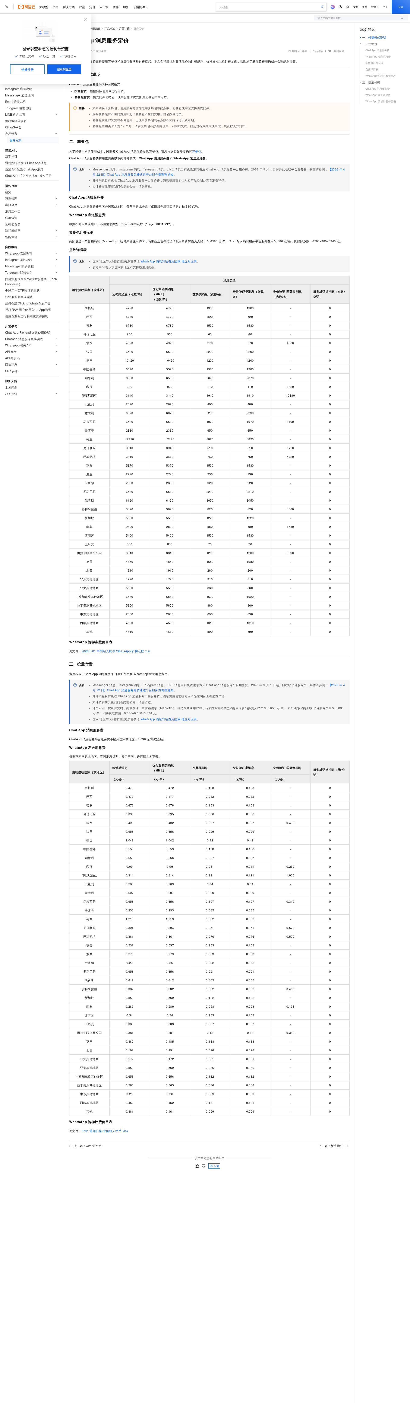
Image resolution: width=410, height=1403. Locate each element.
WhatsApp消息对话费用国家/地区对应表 (169, 261)
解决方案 (69, 7)
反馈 (216, 1166)
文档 (355, 7)
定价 (92, 7)
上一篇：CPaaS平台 (88, 1146)
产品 (56, 7)
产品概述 (110, 28)
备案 (364, 7)
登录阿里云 (64, 69)
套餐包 (196, 151)
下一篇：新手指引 (331, 1146)
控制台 (375, 7)
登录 (400, 7)
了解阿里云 (140, 7)
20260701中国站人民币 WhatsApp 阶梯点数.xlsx (116, 651)
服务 (126, 7)
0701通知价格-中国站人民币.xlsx (105, 1131)
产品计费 (124, 28)
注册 (385, 7)
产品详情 (318, 51)
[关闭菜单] (7, 7)
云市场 (104, 7)
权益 (82, 7)
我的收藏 (339, 51)
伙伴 (116, 7)
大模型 (43, 7)
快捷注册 (28, 69)
